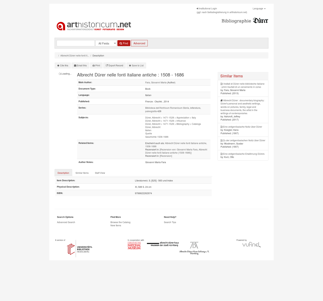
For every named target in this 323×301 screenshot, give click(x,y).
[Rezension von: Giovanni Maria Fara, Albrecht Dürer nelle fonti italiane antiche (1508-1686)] (176, 151)
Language (258, 8)
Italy (194, 117)
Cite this (64, 65)
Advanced (139, 43)
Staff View (100, 172)
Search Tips (170, 222)
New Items (115, 225)
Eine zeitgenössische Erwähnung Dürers (243, 153)
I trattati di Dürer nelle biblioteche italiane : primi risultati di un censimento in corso (242, 85)
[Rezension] (166, 155)
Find (125, 43)
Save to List (138, 65)
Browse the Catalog (120, 222)
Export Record (116, 65)
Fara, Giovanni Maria (156, 82)
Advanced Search (66, 222)
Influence (181, 120)
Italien (148, 130)
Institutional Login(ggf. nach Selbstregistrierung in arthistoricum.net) (222, 10)
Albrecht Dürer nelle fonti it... (74, 55)
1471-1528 (168, 117)
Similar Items (82, 172)
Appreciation (182, 117)
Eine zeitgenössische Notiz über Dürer (242, 126)
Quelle (148, 133)
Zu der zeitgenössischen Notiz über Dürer (244, 140)
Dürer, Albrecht (152, 117)
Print (97, 65)
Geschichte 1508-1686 (156, 136)
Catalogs (196, 123)
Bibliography (182, 123)
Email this (82, 65)
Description (63, 172)
